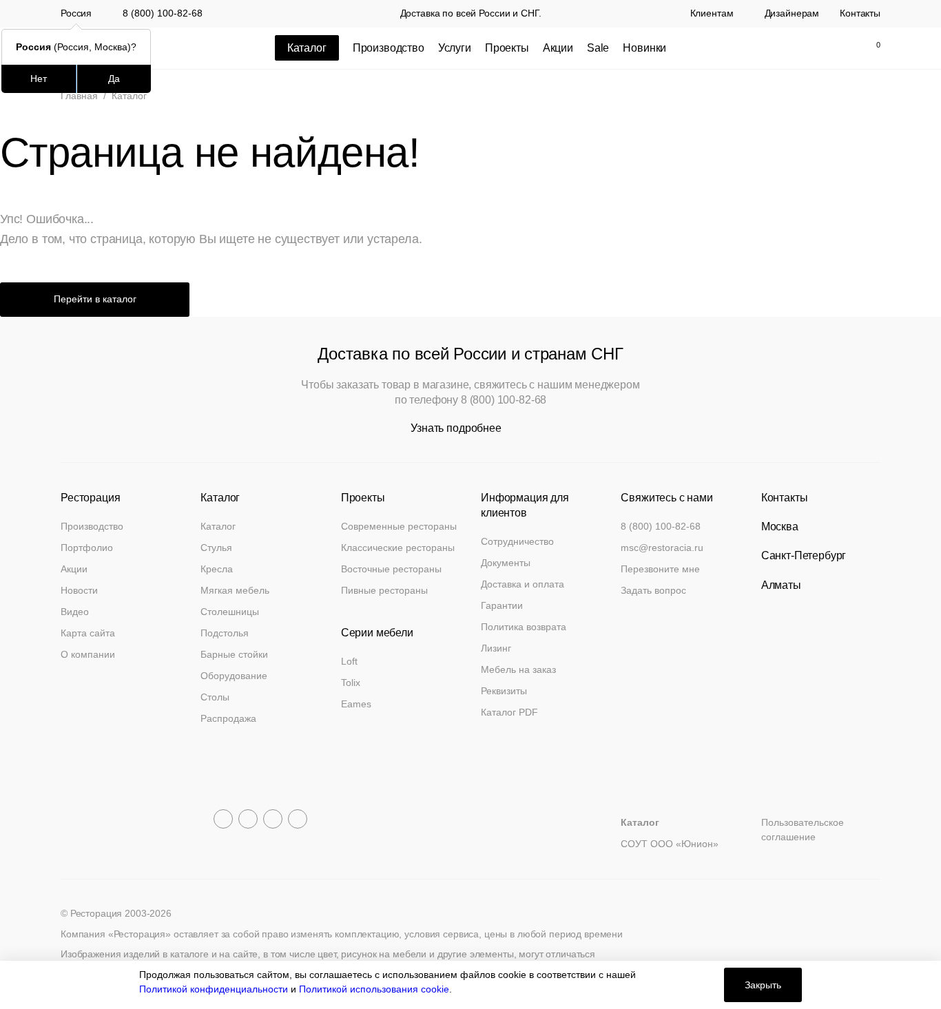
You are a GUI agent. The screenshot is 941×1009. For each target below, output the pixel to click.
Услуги (454, 48)
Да (114, 78)
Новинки (644, 48)
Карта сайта (88, 632)
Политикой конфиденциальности (213, 989)
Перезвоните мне (660, 568)
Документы (505, 562)
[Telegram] (223, 819)
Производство (388, 48)
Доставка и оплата (522, 584)
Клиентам (712, 14)
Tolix (350, 682)
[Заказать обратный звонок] (753, 48)
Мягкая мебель (234, 590)
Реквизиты (504, 690)
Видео (75, 611)
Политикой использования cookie (374, 989)
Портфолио (87, 547)
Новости (79, 590)
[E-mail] (781, 48)
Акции (558, 48)
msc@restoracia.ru (662, 547)
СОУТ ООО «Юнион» (669, 843)
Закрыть (763, 984)
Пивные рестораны (384, 590)
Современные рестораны (399, 526)
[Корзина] (870, 48)
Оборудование (233, 675)
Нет (38, 78)
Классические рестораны (398, 547)
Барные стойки (234, 654)
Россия (76, 14)
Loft (349, 661)
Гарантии (502, 605)
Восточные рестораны (391, 568)
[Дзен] (297, 819)
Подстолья (224, 632)
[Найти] (810, 48)
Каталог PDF (509, 712)
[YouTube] (248, 819)
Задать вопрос (653, 590)
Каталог (218, 526)
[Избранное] (839, 48)
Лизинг (496, 648)
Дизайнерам (792, 14)
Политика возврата (523, 626)
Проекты (507, 48)
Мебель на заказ (518, 669)
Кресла (216, 568)
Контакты (860, 14)
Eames (356, 703)
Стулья (216, 547)
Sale (598, 48)
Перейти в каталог (95, 298)
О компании (88, 654)
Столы (214, 697)
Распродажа (228, 718)
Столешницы (229, 611)
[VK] (272, 819)
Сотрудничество (517, 541)
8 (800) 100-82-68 (163, 13)
